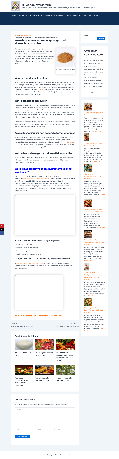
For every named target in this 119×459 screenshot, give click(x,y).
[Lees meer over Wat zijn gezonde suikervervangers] (44, 370)
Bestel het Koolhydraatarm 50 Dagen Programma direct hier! (38, 315)
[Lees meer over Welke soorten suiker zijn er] (24, 345)
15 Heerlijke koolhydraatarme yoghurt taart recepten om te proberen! (94, 242)
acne (40, 89)
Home (14, 15)
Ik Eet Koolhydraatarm (36, 5)
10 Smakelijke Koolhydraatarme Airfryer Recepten (93, 176)
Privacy (96, 15)
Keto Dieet (87, 15)
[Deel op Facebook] (2, 233)
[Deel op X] (2, 229)
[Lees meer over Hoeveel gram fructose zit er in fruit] (44, 345)
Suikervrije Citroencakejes (54, 15)
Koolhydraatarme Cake (73, 15)
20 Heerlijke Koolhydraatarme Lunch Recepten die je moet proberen (94, 310)
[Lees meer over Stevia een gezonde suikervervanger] (65, 370)
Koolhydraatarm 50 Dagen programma (35, 178)
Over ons (15, 22)
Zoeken (86, 35)
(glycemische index (66, 142)
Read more (98, 131)
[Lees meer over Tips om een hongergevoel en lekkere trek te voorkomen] (24, 370)
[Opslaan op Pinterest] (2, 226)
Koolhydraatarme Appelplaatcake (30, 15)
